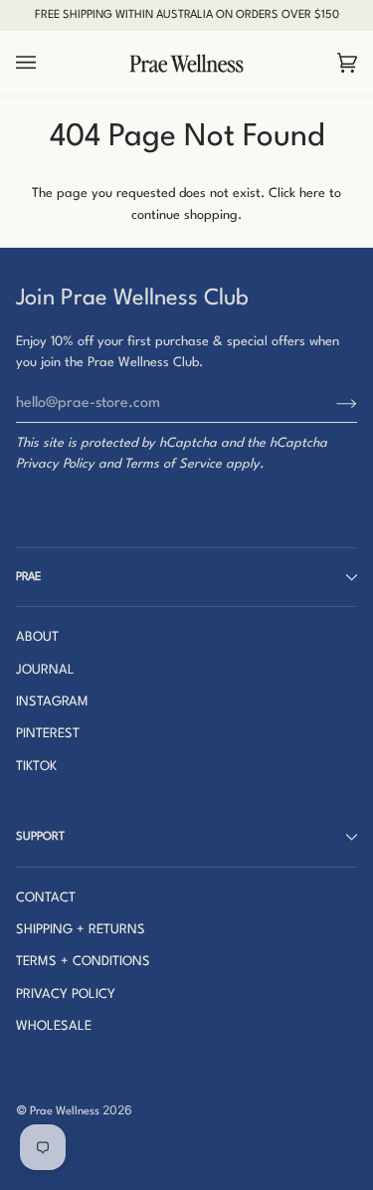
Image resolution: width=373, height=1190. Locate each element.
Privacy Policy (55, 464)
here (312, 193)
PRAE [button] (28, 577)
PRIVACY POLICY (65, 994)
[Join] (330, 403)
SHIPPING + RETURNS (80, 929)
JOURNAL (45, 670)
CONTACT (46, 898)
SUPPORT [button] (40, 837)
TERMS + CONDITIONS (83, 961)
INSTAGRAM (52, 701)
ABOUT (37, 637)
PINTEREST (48, 733)
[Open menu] (46, 64)
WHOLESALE (54, 1026)
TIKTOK (36, 766)
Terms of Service (173, 464)
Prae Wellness (64, 1111)
